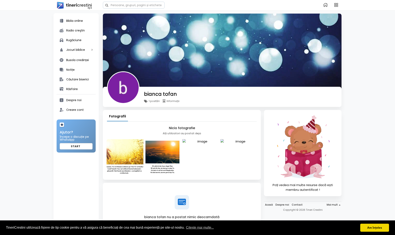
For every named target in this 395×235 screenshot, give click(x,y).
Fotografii (117, 116)
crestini (79, 5)
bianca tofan (160, 94)
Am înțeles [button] (374, 227)
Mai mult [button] (332, 204)
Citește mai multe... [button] (200, 227)
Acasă (269, 204)
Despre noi (282, 204)
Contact (297, 204)
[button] (134, 5)
